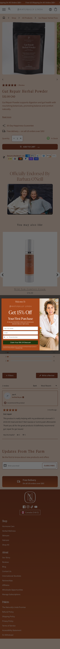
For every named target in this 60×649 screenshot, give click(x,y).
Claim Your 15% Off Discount (20, 342)
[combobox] (5, 337)
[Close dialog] (56, 300)
